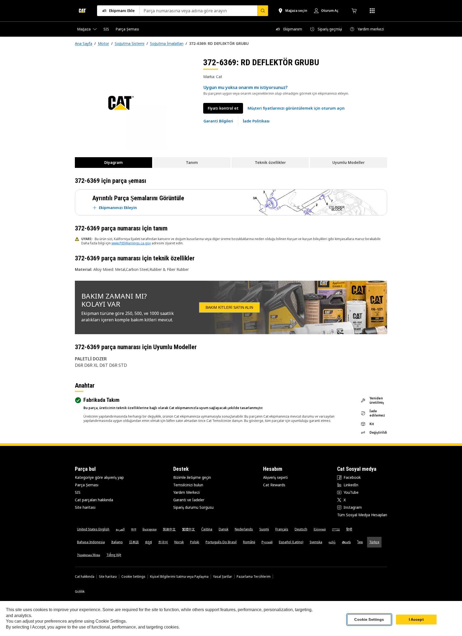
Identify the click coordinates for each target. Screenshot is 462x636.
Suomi (264, 529)
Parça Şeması (86, 484)
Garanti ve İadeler (188, 499)
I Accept (416, 620)
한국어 (163, 542)
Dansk (223, 529)
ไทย (360, 542)
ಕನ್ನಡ (148, 542)
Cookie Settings (133, 577)
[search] (262, 10)
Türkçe (374, 542)
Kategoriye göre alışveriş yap (99, 477)
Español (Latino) (291, 542)
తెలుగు (346, 542)
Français (281, 529)
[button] (296, 108)
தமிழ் (332, 542)
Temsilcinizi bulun (188, 484)
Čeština (206, 529)
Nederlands (244, 529)
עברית (336, 529)
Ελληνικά (320, 529)
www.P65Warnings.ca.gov (131, 243)
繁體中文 (188, 529)
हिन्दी (349, 529)
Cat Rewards (274, 484)
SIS (77, 492)
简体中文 (169, 529)
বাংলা (133, 529)
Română (249, 542)
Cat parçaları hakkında (94, 499)
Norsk (179, 542)
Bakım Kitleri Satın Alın (229, 307)
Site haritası (85, 507)
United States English (93, 529)
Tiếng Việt (113, 555)
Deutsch (301, 529)
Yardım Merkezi (186, 492)
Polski (194, 542)
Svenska (316, 542)
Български (149, 529)
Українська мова (88, 555)
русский (266, 542)
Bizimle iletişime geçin (192, 477)
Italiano (117, 542)
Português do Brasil (221, 542)
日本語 (134, 542)
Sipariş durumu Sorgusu (193, 507)
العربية (120, 529)
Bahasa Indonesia (91, 542)
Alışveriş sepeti (275, 477)
